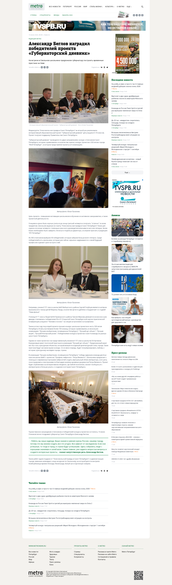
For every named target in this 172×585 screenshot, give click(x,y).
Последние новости (122, 80)
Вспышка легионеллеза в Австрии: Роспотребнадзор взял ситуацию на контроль (60, 518)
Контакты (101, 559)
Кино (51, 565)
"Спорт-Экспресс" (59, 576)
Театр (51, 559)
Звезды (56, 15)
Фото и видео (54, 552)
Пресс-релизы (54, 562)
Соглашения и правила (107, 557)
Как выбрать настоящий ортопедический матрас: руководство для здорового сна (126, 319)
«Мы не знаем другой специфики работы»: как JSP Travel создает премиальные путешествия (126, 378)
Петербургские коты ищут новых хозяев (127, 345)
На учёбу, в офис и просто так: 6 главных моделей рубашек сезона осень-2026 (59, 489)
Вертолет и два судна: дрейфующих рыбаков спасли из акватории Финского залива (61, 496)
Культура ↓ (109, 6)
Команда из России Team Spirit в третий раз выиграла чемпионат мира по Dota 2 (60, 503)
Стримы (33, 15)
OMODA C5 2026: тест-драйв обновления (125, 459)
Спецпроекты (45, 15)
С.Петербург (32, 499)
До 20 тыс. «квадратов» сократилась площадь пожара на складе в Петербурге (59, 511)
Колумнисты (79, 557)
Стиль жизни (32, 491)
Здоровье (53, 554)
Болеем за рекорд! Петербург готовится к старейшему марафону (127, 240)
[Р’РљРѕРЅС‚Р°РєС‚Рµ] (101, 67)
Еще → (127, 172)
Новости (47, 35)
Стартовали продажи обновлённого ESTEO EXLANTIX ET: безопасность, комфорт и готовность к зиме (126, 412)
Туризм (52, 557)
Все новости (55, 6)
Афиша (31, 562)
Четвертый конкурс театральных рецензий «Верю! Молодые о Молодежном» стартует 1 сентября (67, 525)
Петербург (67, 6)
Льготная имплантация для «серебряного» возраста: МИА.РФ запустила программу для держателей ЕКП (126, 268)
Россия (77, 6)
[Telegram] (107, 67)
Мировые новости (34, 506)
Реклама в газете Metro (107, 552)
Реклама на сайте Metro (107, 554)
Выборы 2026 (67, 15)
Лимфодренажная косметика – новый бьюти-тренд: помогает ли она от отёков (126, 161)
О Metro (120, 6)
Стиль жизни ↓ (96, 6)
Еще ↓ (129, 6)
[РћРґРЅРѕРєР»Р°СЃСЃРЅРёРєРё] (104, 67)
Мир (85, 6)
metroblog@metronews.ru (81, 574)
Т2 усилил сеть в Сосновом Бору (124, 294)
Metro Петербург (128, 552)
